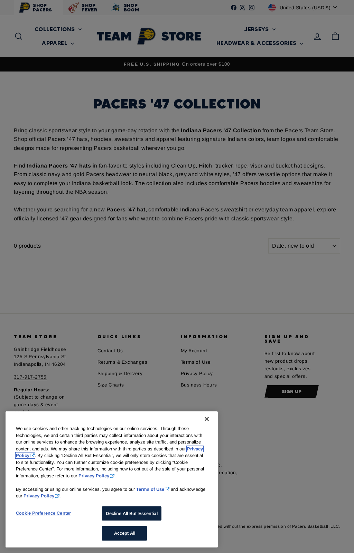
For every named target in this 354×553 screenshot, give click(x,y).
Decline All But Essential (131, 513)
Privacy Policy (93, 475)
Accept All (124, 533)
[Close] (206, 419)
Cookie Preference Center (43, 513)
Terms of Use (150, 489)
